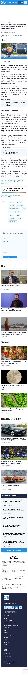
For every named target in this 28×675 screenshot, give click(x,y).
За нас (5, 618)
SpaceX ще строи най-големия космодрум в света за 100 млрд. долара (19, 578)
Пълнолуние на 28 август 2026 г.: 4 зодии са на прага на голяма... (12, 386)
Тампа (19, 218)
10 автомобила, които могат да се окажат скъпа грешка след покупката (13, 501)
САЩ (24, 208)
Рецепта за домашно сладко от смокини (13, 518)
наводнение (12, 221)
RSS (5, 647)
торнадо (11, 218)
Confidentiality (7, 656)
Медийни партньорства (10, 635)
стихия (11, 215)
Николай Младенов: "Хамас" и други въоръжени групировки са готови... (13, 286)
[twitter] (12, 607)
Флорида (12, 212)
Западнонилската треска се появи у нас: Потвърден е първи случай (14, 533)
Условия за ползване (10, 622)
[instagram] (16, 607)
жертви (11, 205)
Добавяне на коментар (13, 233)
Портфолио (7, 627)
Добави (10, 257)
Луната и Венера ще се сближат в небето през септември (17, 570)
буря (19, 212)
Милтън (11, 202)
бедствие (20, 205)
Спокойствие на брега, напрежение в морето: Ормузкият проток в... (13, 333)
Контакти (6, 615)
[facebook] (5, 607)
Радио (5, 639)
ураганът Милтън (14, 208)
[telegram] (20, 607)
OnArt (5, 650)
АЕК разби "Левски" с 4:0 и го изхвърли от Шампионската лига (13, 510)
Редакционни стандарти (11, 625)
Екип (5, 630)
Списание (6, 642)
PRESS (6, 632)
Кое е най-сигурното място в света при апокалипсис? (12, 526)
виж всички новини (14, 550)
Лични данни (7, 653)
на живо (21, 2)
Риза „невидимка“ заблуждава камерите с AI (18, 585)
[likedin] (9, 607)
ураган (19, 202)
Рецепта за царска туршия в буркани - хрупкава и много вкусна (14, 362)
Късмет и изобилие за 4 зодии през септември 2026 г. (13, 409)
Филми (5, 644)
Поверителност (8, 620)
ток (18, 215)
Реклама (6, 637)
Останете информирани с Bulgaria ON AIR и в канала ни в (13, 182)
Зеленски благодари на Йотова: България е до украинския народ (12, 309)
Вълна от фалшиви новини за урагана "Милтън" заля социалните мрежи (14, 152)
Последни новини (13, 2)
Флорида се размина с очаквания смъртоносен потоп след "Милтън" (15, 104)
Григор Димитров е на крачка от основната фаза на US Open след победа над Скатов (13, 542)
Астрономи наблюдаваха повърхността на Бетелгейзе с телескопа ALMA (18, 562)
